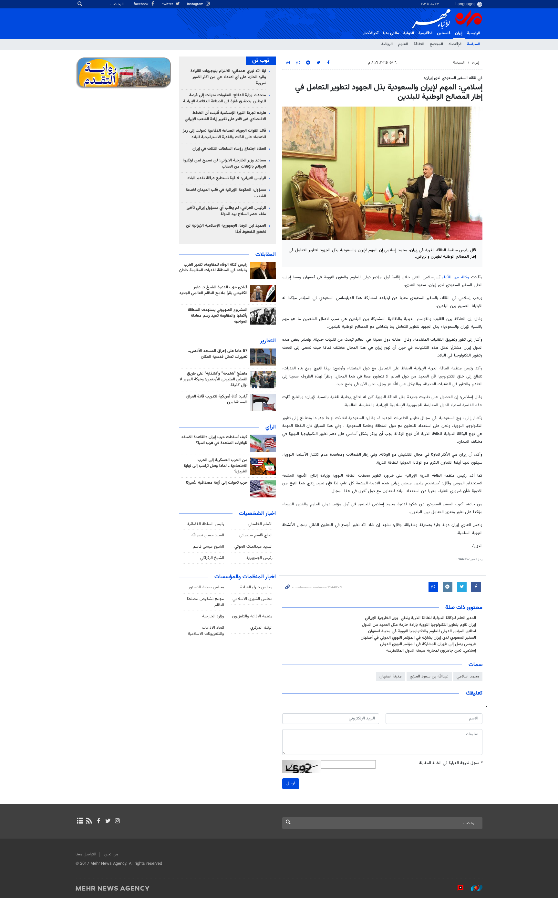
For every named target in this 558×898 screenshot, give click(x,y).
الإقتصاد (455, 44)
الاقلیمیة (425, 33)
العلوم (403, 44)
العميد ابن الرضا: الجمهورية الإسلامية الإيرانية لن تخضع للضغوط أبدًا (226, 228)
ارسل (290, 783)
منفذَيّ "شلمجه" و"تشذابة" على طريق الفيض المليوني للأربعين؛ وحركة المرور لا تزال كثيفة (213, 379)
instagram (195, 4)
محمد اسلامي (468, 676)
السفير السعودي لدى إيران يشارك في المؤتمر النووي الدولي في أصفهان (418, 638)
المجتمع (436, 44)
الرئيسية (473, 33)
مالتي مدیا (391, 33)
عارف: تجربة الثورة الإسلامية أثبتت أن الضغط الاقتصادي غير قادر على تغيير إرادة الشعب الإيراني (225, 116)
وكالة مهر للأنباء (455, 277)
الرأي (270, 427)
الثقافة (419, 44)
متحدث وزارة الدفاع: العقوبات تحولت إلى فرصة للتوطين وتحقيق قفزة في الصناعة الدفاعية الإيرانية (224, 98)
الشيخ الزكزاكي (212, 558)
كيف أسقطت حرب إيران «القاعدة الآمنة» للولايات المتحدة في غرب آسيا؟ (214, 440)
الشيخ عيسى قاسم (208, 546)
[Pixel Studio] (457, 888)
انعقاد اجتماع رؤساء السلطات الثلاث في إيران (229, 149)
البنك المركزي (261, 627)
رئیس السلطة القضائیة (205, 524)
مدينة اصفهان (390, 676)
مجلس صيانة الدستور (206, 587)
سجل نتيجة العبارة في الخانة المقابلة (450, 763)
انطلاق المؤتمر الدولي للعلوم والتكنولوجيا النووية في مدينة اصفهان (422, 631)
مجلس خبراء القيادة (256, 587)
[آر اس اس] (89, 821)
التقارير (268, 341)
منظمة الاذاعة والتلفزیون (252, 616)
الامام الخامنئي (260, 524)
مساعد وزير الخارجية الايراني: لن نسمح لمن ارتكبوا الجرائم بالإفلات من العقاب (224, 163)
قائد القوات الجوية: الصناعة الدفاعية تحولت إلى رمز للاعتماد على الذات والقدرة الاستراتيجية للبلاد (224, 134)
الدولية (408, 33)
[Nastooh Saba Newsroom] (473, 888)
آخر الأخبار (370, 33)
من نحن (111, 854)
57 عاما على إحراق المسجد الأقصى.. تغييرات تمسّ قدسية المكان (217, 354)
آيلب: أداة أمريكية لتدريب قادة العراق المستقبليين (216, 399)
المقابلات (265, 255)
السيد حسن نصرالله (207, 535)
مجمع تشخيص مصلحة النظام (205, 602)
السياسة (473, 44)
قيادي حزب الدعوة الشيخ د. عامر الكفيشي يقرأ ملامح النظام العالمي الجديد (213, 290)
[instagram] (117, 821)
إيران (458, 33)
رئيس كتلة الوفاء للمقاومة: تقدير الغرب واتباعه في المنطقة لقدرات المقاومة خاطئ (213, 268)
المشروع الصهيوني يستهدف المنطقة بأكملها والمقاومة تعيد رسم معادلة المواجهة (217, 316)
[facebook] (98, 821)
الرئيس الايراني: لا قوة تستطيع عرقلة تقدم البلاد (226, 178)
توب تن (260, 61)
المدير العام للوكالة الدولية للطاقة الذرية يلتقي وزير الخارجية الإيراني (420, 618)
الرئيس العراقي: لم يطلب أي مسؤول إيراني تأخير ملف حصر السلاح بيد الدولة (226, 211)
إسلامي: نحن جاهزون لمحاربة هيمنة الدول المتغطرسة (431, 650)
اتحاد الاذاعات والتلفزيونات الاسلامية (206, 630)
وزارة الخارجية (213, 616)
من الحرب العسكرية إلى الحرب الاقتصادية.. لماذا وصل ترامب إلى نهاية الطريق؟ (215, 466)
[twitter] (108, 821)
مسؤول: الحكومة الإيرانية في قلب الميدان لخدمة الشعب (226, 193)
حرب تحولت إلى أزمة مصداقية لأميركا (216, 483)
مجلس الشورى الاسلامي (252, 599)
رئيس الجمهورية (259, 558)
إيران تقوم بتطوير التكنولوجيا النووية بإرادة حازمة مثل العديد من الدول (419, 625)
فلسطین (443, 33)
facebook (142, 4)
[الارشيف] (80, 821)
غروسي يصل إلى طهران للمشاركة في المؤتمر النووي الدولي (428, 644)
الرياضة (387, 44)
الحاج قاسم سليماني (256, 535)
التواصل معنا (86, 854)
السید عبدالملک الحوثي (253, 546)
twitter (168, 4)
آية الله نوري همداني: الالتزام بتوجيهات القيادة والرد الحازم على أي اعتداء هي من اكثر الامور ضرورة (228, 77)
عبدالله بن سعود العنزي (429, 676)
